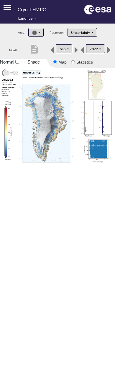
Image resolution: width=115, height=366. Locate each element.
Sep (63, 49)
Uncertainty (81, 32)
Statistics (84, 62)
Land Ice (25, 18)
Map (62, 62)
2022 (94, 49)
